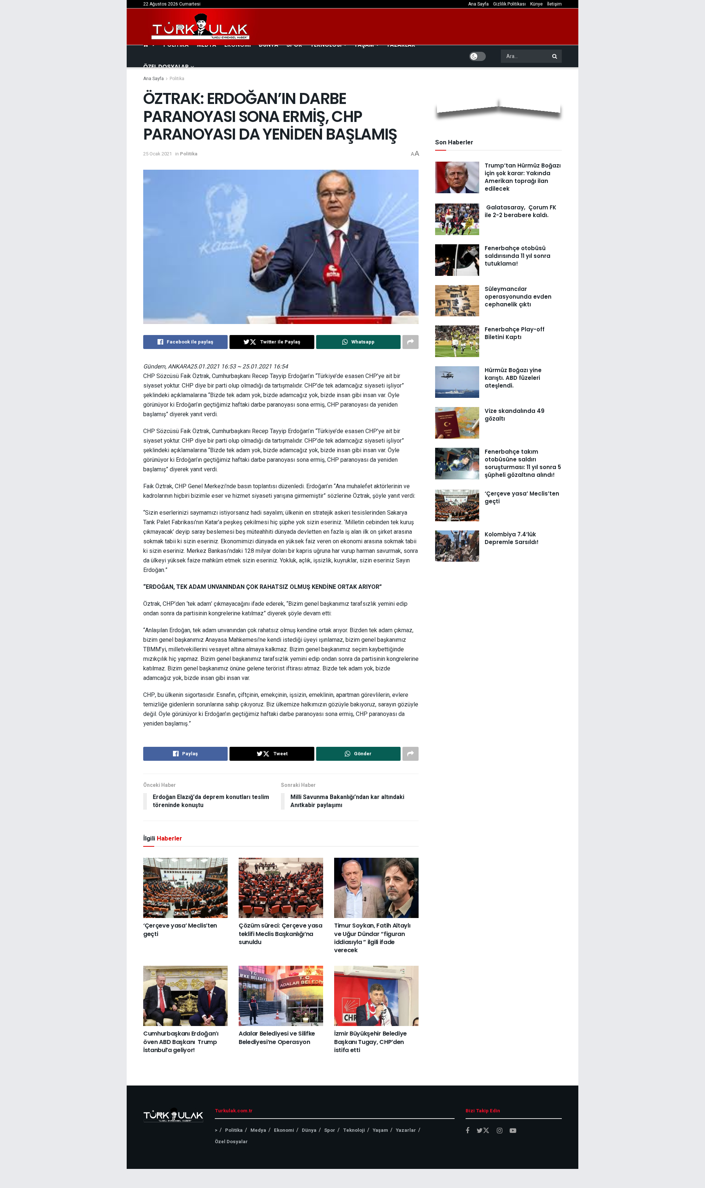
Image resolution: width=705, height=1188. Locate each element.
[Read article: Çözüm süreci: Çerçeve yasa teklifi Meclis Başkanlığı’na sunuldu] (281, 888)
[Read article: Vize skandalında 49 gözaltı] (457, 423)
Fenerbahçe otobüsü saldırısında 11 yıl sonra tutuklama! (517, 255)
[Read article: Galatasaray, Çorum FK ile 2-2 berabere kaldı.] (457, 219)
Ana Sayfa (478, 4)
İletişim (554, 4)
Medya (258, 1130)
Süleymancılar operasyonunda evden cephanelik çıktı (518, 296)
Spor (329, 1130)
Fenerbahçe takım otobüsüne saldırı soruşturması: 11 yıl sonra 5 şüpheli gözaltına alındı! (523, 463)
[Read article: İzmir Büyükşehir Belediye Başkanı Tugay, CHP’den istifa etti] (376, 996)
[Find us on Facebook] (467, 1131)
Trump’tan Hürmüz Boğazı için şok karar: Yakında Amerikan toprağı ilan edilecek (523, 177)
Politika (177, 78)
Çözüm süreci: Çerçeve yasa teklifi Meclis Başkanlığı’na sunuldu (280, 933)
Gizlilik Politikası (509, 4)
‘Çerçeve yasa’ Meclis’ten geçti (180, 929)
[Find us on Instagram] (499, 1131)
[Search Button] (555, 56)
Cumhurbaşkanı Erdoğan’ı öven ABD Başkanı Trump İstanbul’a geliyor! (180, 1041)
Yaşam (380, 1130)
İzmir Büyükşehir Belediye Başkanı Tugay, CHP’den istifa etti (370, 1041)
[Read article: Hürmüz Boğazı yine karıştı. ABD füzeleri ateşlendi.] (457, 382)
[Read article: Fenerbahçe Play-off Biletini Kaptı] (457, 341)
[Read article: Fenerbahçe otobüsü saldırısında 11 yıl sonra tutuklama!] (457, 260)
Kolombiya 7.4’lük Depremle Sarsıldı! (512, 538)
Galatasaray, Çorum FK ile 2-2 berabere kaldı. (520, 211)
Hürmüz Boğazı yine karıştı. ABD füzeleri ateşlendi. (513, 377)
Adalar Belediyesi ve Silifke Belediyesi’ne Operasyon (277, 1037)
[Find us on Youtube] (513, 1131)
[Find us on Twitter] (483, 1130)
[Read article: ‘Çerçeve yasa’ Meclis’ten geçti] (185, 888)
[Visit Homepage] (200, 26)
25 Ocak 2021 (157, 153)
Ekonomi (284, 1130)
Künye (536, 4)
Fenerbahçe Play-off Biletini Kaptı (515, 333)
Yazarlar (406, 1130)
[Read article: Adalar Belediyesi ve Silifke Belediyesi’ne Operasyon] (281, 996)
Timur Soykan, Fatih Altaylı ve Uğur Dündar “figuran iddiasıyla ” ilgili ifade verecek (372, 937)
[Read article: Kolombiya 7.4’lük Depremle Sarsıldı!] (457, 546)
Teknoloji (354, 1130)
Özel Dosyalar (166, 67)
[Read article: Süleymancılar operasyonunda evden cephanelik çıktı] (457, 301)
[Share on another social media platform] (410, 342)
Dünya (309, 1130)
